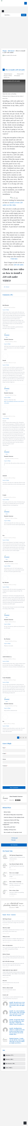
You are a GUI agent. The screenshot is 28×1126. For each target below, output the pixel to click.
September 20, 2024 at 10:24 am (11, 458)
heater (21, 903)
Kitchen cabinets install (8, 987)
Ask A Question (14, 844)
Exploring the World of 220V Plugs (11, 820)
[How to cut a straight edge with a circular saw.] (5, 874)
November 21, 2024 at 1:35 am (11, 563)
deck (8, 903)
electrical (7, 286)
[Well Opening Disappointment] (5, 857)
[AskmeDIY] (11, 6)
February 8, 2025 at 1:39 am (11, 341)
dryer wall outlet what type (8, 961)
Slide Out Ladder (6, 927)
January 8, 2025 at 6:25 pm (10, 395)
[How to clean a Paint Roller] (5, 892)
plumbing (6, 905)
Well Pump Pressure (7, 919)
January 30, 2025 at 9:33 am (11, 641)
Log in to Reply (6, 309)
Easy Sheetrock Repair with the (16, 864)
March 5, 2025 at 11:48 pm (9, 723)
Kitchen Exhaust (6, 954)
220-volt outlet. (19, 265)
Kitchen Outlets (7, 812)
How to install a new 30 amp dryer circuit (13, 832)
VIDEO (7, 280)
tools (17, 907)
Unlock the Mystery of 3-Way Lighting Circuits (14, 817)
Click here (14, 259)
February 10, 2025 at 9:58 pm (10, 537)
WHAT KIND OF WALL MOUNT (10, 970)
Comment (5, 765)
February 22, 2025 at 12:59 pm (10, 584)
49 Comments (17, 75)
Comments (13, 914)
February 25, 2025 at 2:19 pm (10, 679)
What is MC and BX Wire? (9, 827)
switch (23, 905)
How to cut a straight (14, 872)
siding (20, 905)
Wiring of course (6, 936)
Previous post (14, 838)
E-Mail (4, 753)
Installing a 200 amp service (10, 829)
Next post (13, 840)
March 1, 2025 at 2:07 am (10, 621)
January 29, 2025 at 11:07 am (11, 705)
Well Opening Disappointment (15, 855)
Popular (4, 914)
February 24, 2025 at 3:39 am (10, 658)
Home (5, 51)
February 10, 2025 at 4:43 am (10, 497)
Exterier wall (5, 995)
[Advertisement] (14, 31)
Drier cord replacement (8, 945)
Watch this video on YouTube (9, 94)
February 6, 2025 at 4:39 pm (9, 477)
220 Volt (10, 75)
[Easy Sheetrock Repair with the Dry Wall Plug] (5, 865)
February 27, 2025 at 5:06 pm (11, 518)
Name (4, 747)
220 (4, 286)
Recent (8, 914)
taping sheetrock (12, 907)
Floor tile (5, 980)
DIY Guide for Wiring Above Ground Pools (13, 814)
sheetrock (14, 905)
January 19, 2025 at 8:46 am (9, 307)
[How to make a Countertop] (5, 883)
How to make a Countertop (15, 881)
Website (4, 759)
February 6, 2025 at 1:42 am (9, 416)
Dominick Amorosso (8, 73)
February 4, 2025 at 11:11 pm (10, 362)
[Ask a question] (25, 1123)
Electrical (11, 51)
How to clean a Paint (14, 890)
